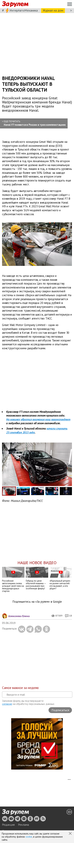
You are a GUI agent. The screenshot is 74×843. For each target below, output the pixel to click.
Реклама (23, 825)
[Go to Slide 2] (23, 491)
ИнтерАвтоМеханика (23, 10)
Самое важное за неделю (20, 688)
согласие (7, 704)
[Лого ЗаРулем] (15, 4)
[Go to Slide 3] (38, 491)
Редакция (8, 825)
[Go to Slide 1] (9, 491)
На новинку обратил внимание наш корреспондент (38, 419)
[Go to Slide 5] (66, 491)
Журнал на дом (53, 10)
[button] (70, 833)
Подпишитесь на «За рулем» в (37, 601)
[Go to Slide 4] (52, 491)
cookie (28, 836)
